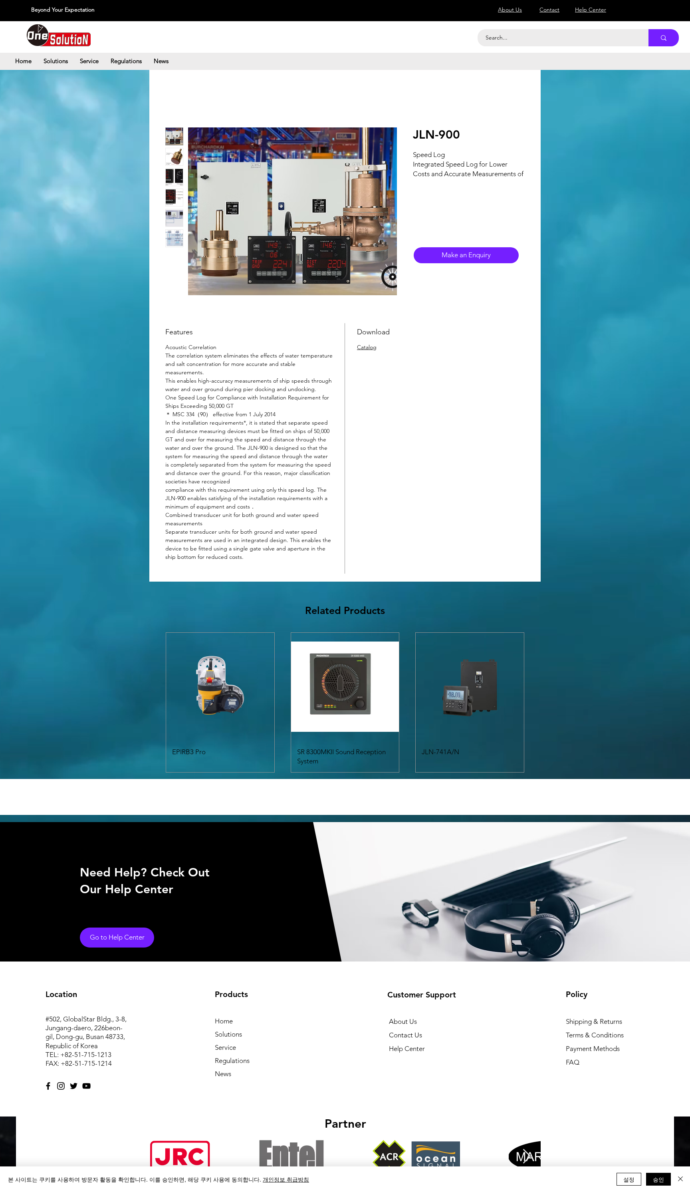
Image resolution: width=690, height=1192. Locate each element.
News (223, 1074)
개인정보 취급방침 (286, 1179)
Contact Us (405, 1035)
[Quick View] (220, 687)
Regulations (232, 1061)
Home (224, 1021)
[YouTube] (86, 1086)
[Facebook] (48, 1086)
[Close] (680, 1179)
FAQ (572, 1062)
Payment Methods (593, 1049)
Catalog (367, 347)
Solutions (228, 1034)
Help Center (407, 1049)
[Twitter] (74, 1086)
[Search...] (663, 37)
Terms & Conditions (595, 1035)
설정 (628, 1179)
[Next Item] (526, 1156)
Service (225, 1047)
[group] (345, 702)
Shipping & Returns (594, 1021)
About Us (403, 1021)
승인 (658, 1179)
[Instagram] (61, 1086)
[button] (56, 61)
